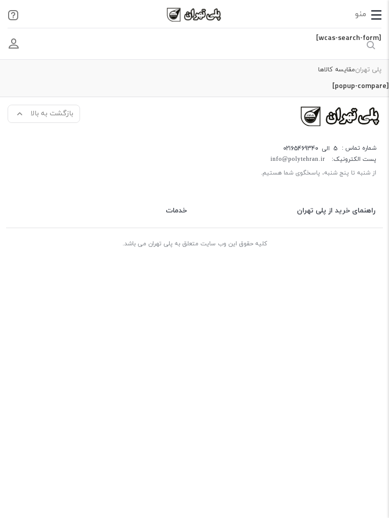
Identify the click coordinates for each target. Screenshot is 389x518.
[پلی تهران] (340, 115)
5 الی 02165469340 (310, 148)
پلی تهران (368, 69)
